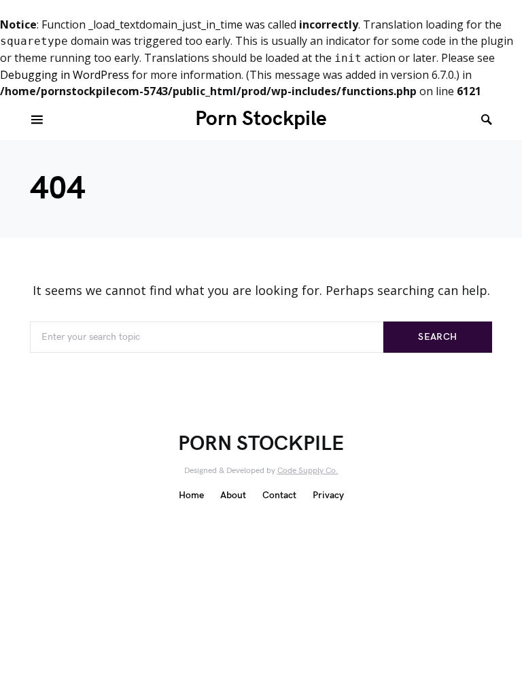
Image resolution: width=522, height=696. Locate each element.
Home (191, 495)
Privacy (328, 495)
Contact (279, 495)
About (233, 495)
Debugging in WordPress (64, 74)
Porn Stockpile (261, 119)
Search (437, 337)
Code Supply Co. (307, 471)
